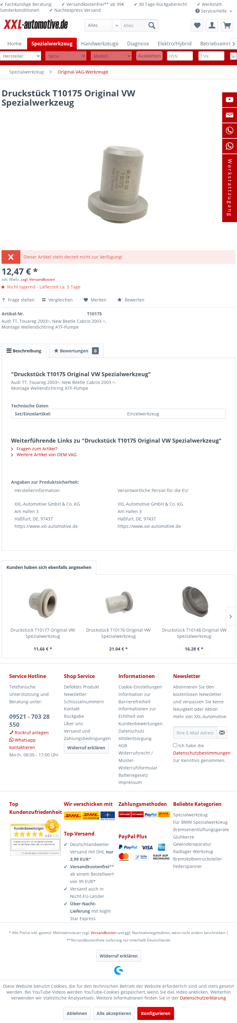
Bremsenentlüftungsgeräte (200, 829)
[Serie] (65, 56)
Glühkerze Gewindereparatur (192, 840)
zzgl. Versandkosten (38, 279)
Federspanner (187, 866)
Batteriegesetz (133, 775)
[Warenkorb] (227, 25)
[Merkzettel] (197, 25)
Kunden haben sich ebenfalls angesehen (48, 567)
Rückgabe (74, 716)
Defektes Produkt (81, 687)
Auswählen (149, 56)
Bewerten (133, 300)
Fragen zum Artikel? (36, 449)
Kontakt (72, 709)
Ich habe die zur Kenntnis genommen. (202, 753)
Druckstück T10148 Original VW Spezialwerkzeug (194, 633)
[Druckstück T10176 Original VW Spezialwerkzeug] (118, 602)
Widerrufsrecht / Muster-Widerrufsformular (137, 760)
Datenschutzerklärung (203, 998)
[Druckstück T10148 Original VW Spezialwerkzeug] (194, 602)
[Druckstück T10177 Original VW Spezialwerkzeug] (42, 602)
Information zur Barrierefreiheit (134, 698)
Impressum (130, 782)
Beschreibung (26, 351)
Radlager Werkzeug (193, 851)
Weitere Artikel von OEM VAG (46, 454)
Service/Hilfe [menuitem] (214, 11)
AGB (122, 745)
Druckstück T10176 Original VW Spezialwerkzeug (118, 633)
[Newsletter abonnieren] (222, 732)
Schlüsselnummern (84, 702)
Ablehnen (77, 1013)
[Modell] (111, 56)
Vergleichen (60, 300)
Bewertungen (78, 351)
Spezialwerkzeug (190, 815)
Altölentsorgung (135, 738)
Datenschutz (131, 731)
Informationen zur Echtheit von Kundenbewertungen (140, 716)
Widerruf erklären (86, 748)
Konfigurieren (155, 1013)
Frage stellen (21, 300)
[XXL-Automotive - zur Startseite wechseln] (36, 27)
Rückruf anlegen (31, 732)
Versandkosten (103, 932)
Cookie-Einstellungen (140, 687)
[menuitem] (122, 25)
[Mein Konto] (212, 25)
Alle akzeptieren (114, 1013)
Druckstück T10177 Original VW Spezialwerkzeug (42, 633)
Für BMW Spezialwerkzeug (200, 822)
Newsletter (75, 694)
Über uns (73, 723)
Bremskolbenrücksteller (197, 859)
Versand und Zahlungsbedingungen (87, 734)
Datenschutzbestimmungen (202, 753)
